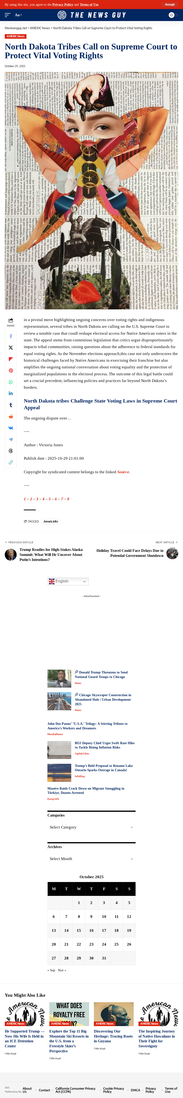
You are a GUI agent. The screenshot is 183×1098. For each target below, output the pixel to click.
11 (117, 916)
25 (116, 944)
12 (129, 916)
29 (79, 958)
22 (79, 944)
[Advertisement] (91, 629)
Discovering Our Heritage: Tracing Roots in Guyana (113, 1036)
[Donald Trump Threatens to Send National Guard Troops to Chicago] (59, 679)
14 (66, 930)
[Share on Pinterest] (10, 370)
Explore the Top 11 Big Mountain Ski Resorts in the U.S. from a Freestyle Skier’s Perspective (69, 1041)
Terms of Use (89, 4)
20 (54, 944)
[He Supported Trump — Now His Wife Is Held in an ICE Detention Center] (25, 1014)
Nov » (62, 970)
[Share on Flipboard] (10, 359)
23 (91, 944)
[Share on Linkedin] (10, 393)
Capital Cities (82, 753)
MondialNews (55, 734)
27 (54, 958)
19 (129, 930)
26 (129, 944)
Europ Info (53, 798)
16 (91, 930)
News (78, 683)
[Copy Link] (10, 462)
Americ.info (51, 521)
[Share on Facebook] (10, 336)
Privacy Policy (62, 4)
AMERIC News (16, 36)
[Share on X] (10, 347)
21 (66, 944)
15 (79, 930)
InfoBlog (80, 776)
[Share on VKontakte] (10, 428)
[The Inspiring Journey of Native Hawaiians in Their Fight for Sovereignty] (158, 1014)
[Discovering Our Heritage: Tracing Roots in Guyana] (114, 1014)
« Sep (51, 970)
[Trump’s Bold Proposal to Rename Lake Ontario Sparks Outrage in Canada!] (59, 773)
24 (104, 944)
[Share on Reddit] (10, 416)
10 (104, 916)
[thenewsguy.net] (91, 15)
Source (123, 472)
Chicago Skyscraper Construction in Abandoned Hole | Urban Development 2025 (103, 699)
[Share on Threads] (10, 451)
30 (91, 958)
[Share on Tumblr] (10, 405)
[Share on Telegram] (10, 439)
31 (104, 958)
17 (104, 930)
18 (116, 930)
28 (66, 958)
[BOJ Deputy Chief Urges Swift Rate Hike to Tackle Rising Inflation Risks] (59, 750)
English (61, 581)
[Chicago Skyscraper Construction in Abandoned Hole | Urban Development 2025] (59, 701)
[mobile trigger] (9, 15)
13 (54, 930)
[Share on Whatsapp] (10, 382)
